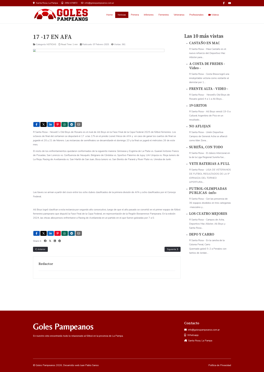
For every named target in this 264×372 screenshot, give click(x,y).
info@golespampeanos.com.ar (99, 3)
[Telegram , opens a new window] (71, 124)
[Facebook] (224, 3)
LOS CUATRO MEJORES (208, 214)
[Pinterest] (59, 241)
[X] (50, 241)
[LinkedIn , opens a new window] (50, 124)
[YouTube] (229, 3)
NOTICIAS (51, 44)
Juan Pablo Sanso (89, 365)
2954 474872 (71, 3)
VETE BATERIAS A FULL (209, 164)
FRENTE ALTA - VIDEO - (208, 89)
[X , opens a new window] (43, 124)
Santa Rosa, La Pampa (200, 340)
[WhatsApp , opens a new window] (64, 124)
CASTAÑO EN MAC (204, 43)
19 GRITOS (198, 105)
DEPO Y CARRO (201, 234)
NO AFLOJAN (200, 126)
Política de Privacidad (219, 365)
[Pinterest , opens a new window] (57, 124)
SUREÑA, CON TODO (206, 147)
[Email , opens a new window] (78, 124)
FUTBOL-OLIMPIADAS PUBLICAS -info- (208, 191)
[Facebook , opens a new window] (36, 124)
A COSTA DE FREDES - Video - (207, 66)
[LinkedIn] (55, 241)
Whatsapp (193, 335)
